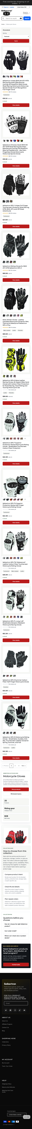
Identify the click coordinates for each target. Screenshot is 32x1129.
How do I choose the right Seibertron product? (16, 925)
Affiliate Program (7, 1024)
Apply (16, 41)
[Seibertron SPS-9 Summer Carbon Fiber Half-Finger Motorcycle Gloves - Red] (7, 675)
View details (16, 105)
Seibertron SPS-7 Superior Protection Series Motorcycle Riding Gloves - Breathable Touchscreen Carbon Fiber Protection (16, 445)
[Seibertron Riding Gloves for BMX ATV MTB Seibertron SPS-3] (16, 245)
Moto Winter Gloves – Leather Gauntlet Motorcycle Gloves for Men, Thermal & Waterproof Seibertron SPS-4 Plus (16, 322)
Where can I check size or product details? (15, 937)
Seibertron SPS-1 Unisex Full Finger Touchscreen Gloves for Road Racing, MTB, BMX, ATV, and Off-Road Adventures (16, 208)
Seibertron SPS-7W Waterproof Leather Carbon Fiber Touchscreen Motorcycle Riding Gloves (15, 564)
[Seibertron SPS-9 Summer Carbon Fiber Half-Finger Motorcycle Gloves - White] (14, 675)
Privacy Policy (6, 1045)
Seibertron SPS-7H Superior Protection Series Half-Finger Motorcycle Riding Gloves (13, 505)
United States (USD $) (15, 1114)
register (12, 7)
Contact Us (5, 1027)
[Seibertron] (6, 13)
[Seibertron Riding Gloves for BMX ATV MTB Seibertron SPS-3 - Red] (11, 262)
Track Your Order (7, 1066)
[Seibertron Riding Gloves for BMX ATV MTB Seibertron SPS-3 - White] (7, 262)
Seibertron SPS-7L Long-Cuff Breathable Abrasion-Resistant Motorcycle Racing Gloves (14, 623)
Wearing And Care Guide (7, 1091)
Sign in (6, 7)
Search (27, 18)
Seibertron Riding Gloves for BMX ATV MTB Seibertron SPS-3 (15, 267)
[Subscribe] (26, 1003)
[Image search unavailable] (21, 18)
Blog (3, 1030)
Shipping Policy (6, 1084)
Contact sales (16, 964)
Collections (5, 1042)
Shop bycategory (26, 13)
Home (3, 24)
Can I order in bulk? (11, 931)
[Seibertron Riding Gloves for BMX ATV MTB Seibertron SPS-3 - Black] (4, 262)
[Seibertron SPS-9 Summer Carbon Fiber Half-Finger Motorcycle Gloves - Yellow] (11, 675)
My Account (5, 1063)
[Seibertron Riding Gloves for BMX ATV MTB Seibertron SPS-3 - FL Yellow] (14, 262)
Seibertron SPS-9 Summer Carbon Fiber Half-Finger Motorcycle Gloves (16, 681)
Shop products (16, 789)
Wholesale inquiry (16, 794)
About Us (5, 1021)
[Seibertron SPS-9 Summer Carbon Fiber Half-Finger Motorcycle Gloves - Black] (4, 675)
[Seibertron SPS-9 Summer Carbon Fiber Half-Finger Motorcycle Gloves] (16, 659)
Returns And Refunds (8, 1087)
